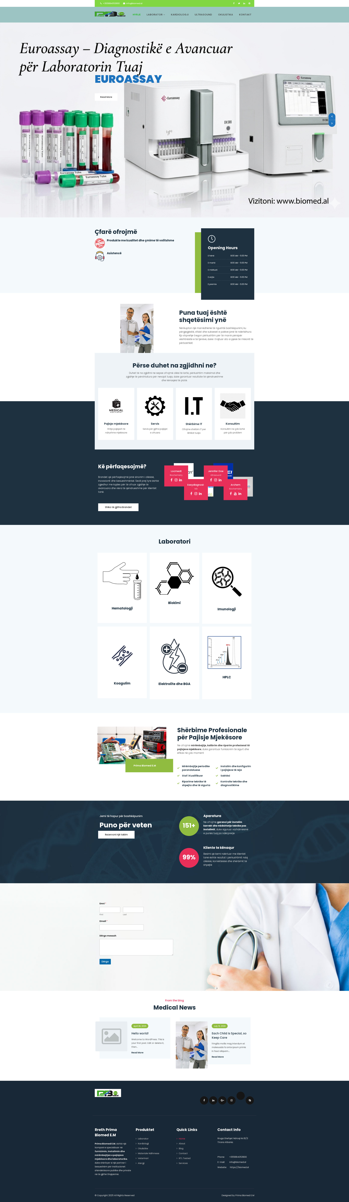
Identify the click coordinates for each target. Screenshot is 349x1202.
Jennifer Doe (215, 451)
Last (125, 895)
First (101, 895)
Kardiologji (180, 14)
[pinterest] (249, 3)
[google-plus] (222, 1081)
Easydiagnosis (196, 465)
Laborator (155, 14)
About (182, 1123)
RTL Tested (184, 1138)
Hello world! (140, 1014)
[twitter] (239, 3)
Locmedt (176, 451)
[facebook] (233, 3)
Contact (183, 1133)
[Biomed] (110, 13)
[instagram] (176, 460)
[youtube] (235, 474)
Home (182, 1119)
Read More (106, 80)
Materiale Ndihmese (148, 1133)
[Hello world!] (115, 1013)
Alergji (141, 1143)
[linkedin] (244, 3)
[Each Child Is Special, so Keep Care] (196, 1021)
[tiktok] (241, 1076)
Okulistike (143, 1128)
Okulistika (225, 14)
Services (183, 1143)
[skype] (250, 1081)
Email (104, 901)
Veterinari (143, 1138)
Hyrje (137, 14)
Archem (235, 465)
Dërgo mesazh (108, 916)
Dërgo (105, 942)
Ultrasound (203, 14)
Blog (181, 1128)
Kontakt (245, 14)
